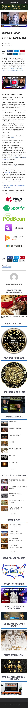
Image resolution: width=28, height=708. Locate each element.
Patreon (12, 137)
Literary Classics (13, 545)
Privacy (20, 704)
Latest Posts (5, 267)
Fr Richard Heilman (8, 43)
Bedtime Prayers (13, 462)
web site (8, 156)
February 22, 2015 (19, 533)
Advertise (16, 704)
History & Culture (14, 532)
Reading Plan (11, 526)
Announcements (6, 266)
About (11, 704)
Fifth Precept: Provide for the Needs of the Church (16, 508)
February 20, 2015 (19, 547)
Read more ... (14, 469)
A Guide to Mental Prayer (15, 428)
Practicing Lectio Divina (15, 435)
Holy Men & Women (14, 538)
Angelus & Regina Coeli (15, 449)
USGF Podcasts (6, 267)
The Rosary (12, 455)
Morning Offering (13, 421)
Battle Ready (15, 166)
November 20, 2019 (8, 45)
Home (7, 704)
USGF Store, (7, 172)
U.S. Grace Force (14, 157)
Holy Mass (11, 442)
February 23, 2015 (19, 526)
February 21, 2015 (19, 540)
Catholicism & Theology (15, 525)
